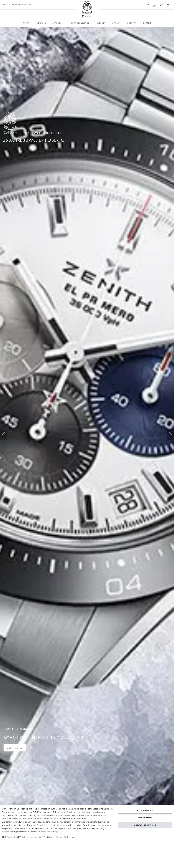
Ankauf (115, 23)
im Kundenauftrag (80, 23)
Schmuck (41, 23)
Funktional (49, 837)
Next (170, 435)
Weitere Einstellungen (66, 837)
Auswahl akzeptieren (145, 825)
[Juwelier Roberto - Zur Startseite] (87, 3)
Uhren (26, 23)
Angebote (58, 23)
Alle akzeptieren (145, 810)
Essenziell (11, 837)
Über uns (131, 23)
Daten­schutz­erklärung (47, 832)
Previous (3, 435)
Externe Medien (29, 837)
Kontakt (147, 23)
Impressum (63, 828)
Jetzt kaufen (14, 748)
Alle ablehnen (145, 817)
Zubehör (101, 23)
